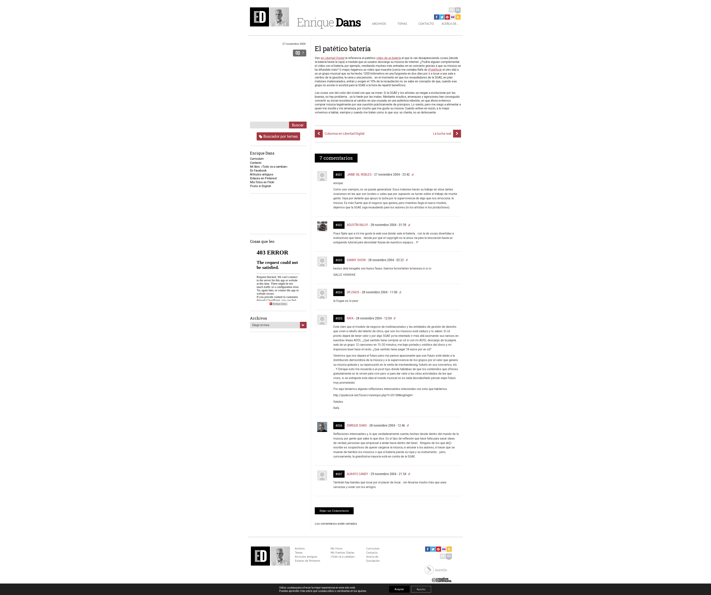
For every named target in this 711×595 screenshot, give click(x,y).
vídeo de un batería (388, 58)
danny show (356, 260)
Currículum (372, 548)
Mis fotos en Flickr (262, 182)
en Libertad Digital (332, 58)
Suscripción (373, 560)
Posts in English (260, 186)
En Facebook (258, 170)
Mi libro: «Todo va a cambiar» (269, 166)
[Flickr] (452, 17)
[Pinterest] (447, 17)
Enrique (328, 22)
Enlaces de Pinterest (307, 560)
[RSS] (458, 17)
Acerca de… (450, 24)
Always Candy (357, 474)
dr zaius (353, 292)
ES (458, 10)
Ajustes (421, 589)
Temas (402, 24)
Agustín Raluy (357, 225)
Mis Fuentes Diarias (342, 552)
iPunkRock (435, 69)
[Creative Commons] (441, 579)
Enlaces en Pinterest (263, 178)
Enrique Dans (357, 425)
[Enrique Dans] (270, 16)
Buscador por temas (280, 136)
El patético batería (343, 48)
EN (452, 10)
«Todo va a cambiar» (343, 556)
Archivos (379, 24)
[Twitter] (442, 17)
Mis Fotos (336, 548)
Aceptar (399, 589)
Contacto (426, 24)
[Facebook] (436, 17)
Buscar (298, 125)
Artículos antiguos (261, 174)
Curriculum (257, 158)
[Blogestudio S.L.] (436, 569)
